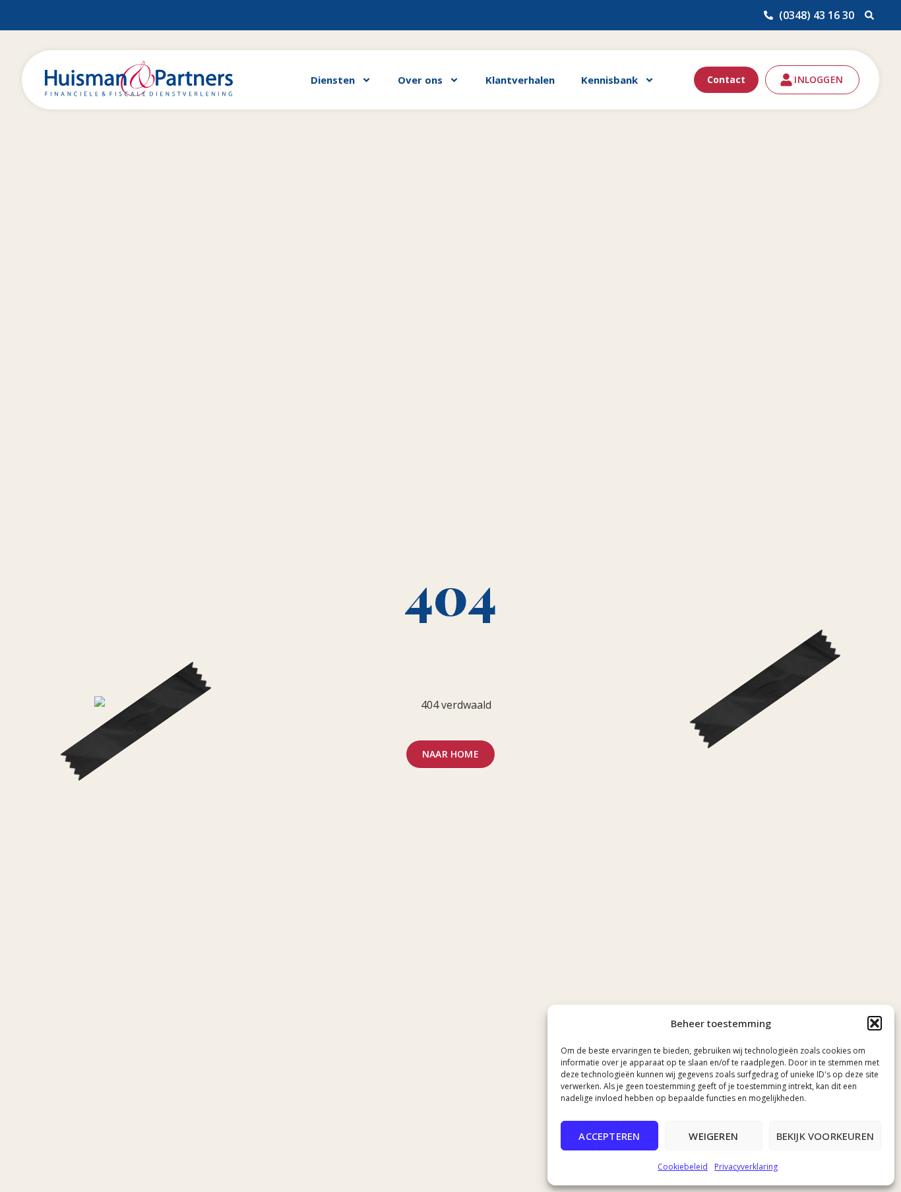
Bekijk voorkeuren (825, 1136)
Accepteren (609, 1136)
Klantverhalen (520, 79)
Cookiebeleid (683, 1166)
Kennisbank (609, 79)
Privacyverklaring (746, 1166)
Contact (726, 79)
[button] (874, 1023)
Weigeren (713, 1136)
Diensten (333, 79)
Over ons (420, 79)
